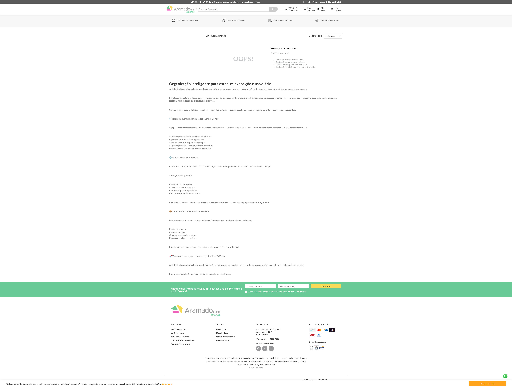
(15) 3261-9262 (334, 2)
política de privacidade (297, 292)
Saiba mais (167, 384)
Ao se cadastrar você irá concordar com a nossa (277, 292)
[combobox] (237, 9)
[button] (314, 2)
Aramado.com (256, 367)
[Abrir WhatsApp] (505, 376)
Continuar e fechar (487, 384)
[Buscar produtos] (273, 9)
